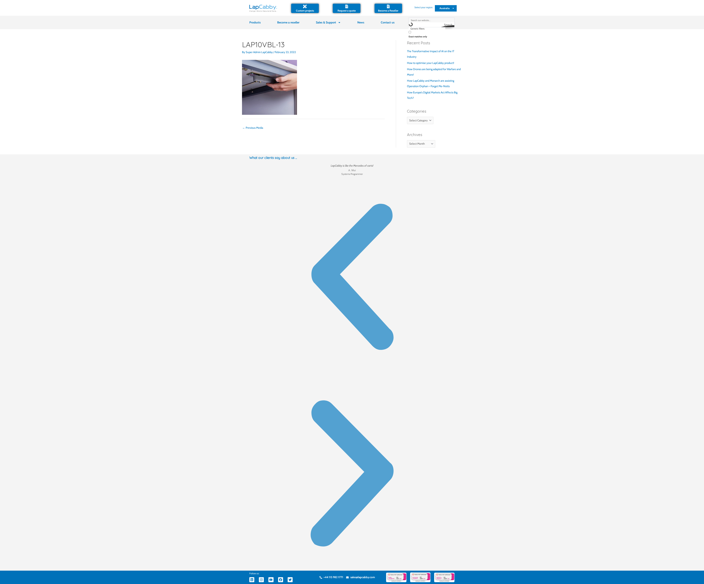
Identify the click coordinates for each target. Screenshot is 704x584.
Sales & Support (326, 22)
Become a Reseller (388, 10)
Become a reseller (288, 22)
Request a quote (347, 10)
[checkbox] (427, 34)
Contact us (388, 22)
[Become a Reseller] (388, 6)
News (360, 22)
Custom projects (305, 10)
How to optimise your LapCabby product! (430, 63)
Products (255, 22)
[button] (352, 277)
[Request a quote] (347, 6)
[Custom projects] (305, 6)
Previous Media (252, 127)
